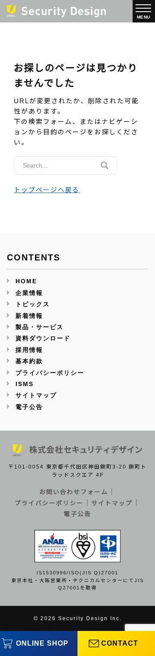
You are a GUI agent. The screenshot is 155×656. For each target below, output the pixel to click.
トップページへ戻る (47, 189)
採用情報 (29, 349)
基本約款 (29, 361)
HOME (26, 281)
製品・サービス (40, 326)
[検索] (104, 165)
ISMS (25, 383)
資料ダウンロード (43, 338)
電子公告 (29, 406)
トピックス (33, 304)
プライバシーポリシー (50, 372)
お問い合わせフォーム (73, 491)
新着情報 (29, 315)
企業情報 (29, 292)
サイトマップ (36, 395)
